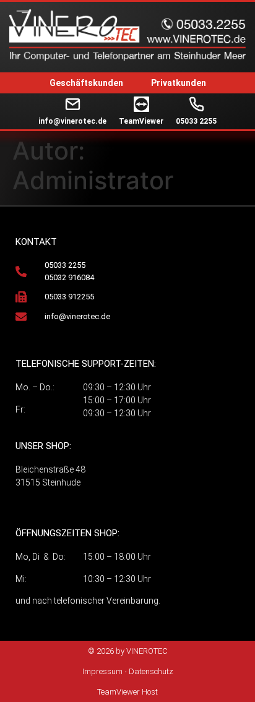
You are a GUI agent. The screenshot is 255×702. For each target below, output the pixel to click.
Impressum (102, 671)
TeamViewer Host (127, 691)
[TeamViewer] (141, 104)
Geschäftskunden (86, 83)
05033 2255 (196, 121)
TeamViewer (141, 121)
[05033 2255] (196, 104)
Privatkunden (178, 83)
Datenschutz (151, 671)
